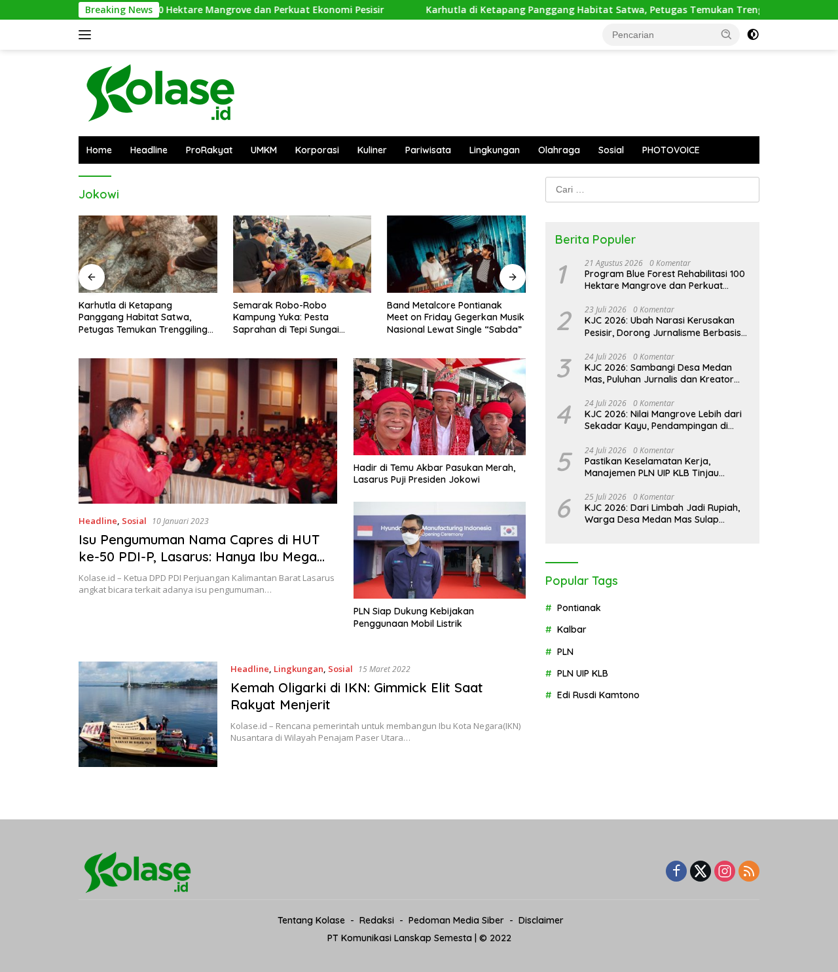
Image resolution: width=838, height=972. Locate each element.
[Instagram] (724, 872)
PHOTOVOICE (671, 150)
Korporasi (317, 150)
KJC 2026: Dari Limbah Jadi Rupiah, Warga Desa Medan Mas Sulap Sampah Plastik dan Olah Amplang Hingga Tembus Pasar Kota (662, 513)
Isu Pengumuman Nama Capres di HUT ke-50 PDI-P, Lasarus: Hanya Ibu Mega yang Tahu (199, 556)
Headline (149, 150)
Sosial (611, 150)
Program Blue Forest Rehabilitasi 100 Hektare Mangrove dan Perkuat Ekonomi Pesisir (665, 279)
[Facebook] (676, 872)
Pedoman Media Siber (456, 920)
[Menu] (87, 35)
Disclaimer (541, 920)
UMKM (264, 150)
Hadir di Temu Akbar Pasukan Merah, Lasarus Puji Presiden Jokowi (434, 473)
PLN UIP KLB (582, 673)
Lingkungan (494, 150)
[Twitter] (700, 872)
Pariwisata (428, 150)
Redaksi (376, 920)
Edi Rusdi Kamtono (598, 695)
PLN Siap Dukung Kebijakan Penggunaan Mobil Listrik (414, 617)
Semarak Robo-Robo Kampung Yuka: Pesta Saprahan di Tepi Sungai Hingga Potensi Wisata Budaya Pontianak (300, 317)
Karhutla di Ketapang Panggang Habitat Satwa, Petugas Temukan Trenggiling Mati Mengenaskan (143, 317)
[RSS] (748, 872)
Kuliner (372, 150)
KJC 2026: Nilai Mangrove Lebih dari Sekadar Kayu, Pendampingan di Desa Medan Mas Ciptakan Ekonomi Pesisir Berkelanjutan (663, 420)
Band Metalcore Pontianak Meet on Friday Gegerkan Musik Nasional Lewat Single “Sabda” (455, 317)
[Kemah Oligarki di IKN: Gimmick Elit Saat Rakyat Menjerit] (148, 714)
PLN (565, 651)
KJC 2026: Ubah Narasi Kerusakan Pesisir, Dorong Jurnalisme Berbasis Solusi (663, 326)
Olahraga (559, 150)
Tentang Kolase (311, 920)
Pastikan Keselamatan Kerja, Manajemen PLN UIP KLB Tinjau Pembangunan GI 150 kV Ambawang (664, 466)
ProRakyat (209, 150)
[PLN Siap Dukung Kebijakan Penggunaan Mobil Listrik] (440, 550)
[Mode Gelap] (752, 35)
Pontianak (579, 608)
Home (99, 150)
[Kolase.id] (160, 92)
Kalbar (572, 629)
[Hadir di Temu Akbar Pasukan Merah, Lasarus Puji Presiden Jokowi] (440, 406)
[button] (727, 34)
